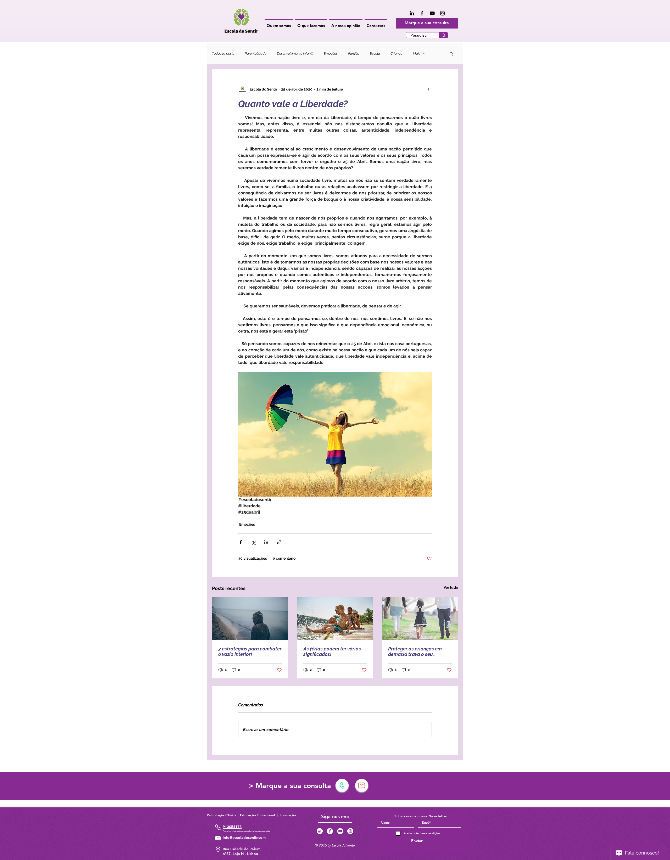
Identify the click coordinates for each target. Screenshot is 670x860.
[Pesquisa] (443, 35)
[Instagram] (442, 13)
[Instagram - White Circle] (350, 831)
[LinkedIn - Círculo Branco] (320, 831)
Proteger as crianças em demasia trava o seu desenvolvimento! (415, 651)
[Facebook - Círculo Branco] (330, 831)
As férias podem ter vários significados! (332, 651)
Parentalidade (255, 53)
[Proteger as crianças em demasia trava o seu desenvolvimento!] (420, 618)
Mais (416, 53)
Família (353, 53)
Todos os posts (223, 53)
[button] (279, 23)
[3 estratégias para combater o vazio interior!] (250, 618)
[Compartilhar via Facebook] (240, 542)
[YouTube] (432, 13)
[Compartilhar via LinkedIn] (266, 542)
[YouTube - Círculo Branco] (340, 831)
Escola (375, 53)
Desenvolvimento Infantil (295, 53)
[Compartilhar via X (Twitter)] (253, 542)
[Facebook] (422, 13)
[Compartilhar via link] (279, 542)
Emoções (331, 53)
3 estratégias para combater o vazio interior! (250, 651)
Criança (396, 53)
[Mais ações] (429, 89)
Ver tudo (451, 587)
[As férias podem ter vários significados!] (335, 618)
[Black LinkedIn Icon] (412, 13)
